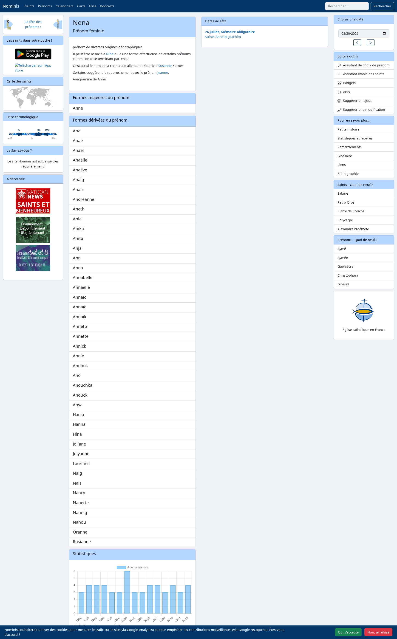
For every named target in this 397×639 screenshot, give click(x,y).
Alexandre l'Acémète (353, 229)
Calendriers (65, 6)
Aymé (341, 249)
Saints (29, 6)
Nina (109, 54)
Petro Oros (345, 202)
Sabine (342, 193)
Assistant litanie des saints (362, 74)
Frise (92, 6)
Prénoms (45, 6)
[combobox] (347, 6)
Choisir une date (350, 19)
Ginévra (343, 284)
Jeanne (162, 72)
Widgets (348, 83)
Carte (81, 6)
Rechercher (382, 6)
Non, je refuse (378, 632)
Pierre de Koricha (351, 211)
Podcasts (107, 6)
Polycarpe (345, 220)
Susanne (165, 65)
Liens (341, 164)
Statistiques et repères (354, 138)
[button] (357, 42)
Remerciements (349, 147)
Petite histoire (348, 129)
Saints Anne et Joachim (223, 36)
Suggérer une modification (363, 109)
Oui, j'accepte (348, 632)
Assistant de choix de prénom (365, 65)
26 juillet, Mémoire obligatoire (230, 32)
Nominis (11, 6)
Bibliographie (348, 173)
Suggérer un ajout (356, 100)
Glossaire (344, 156)
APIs (345, 92)
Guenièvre (345, 266)
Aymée (342, 258)
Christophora (347, 275)
